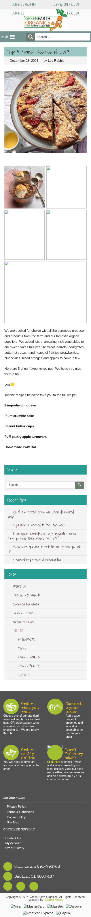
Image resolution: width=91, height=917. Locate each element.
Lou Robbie (56, 60)
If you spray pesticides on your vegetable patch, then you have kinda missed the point (42, 536)
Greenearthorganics (26, 604)
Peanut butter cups (19, 426)
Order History (14, 848)
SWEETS (24, 675)
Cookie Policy (16, 817)
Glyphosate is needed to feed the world (39, 525)
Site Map (13, 822)
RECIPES (18, 630)
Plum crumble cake (19, 416)
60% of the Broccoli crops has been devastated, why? (41, 514)
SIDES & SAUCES (29, 657)
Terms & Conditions (20, 812)
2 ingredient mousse (20, 405)
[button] (4, 36)
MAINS (22, 648)
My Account (13, 843)
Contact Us (13, 838)
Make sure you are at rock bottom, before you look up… (44, 549)
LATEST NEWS (23, 613)
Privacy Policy (16, 806)
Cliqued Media (53, 899)
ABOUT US (19, 586)
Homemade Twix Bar (20, 447)
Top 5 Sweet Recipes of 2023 (38, 51)
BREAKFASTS (27, 639)
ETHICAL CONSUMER (26, 595)
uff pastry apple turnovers (27, 437)
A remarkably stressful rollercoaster (37, 560)
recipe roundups (23, 622)
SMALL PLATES (29, 666)
